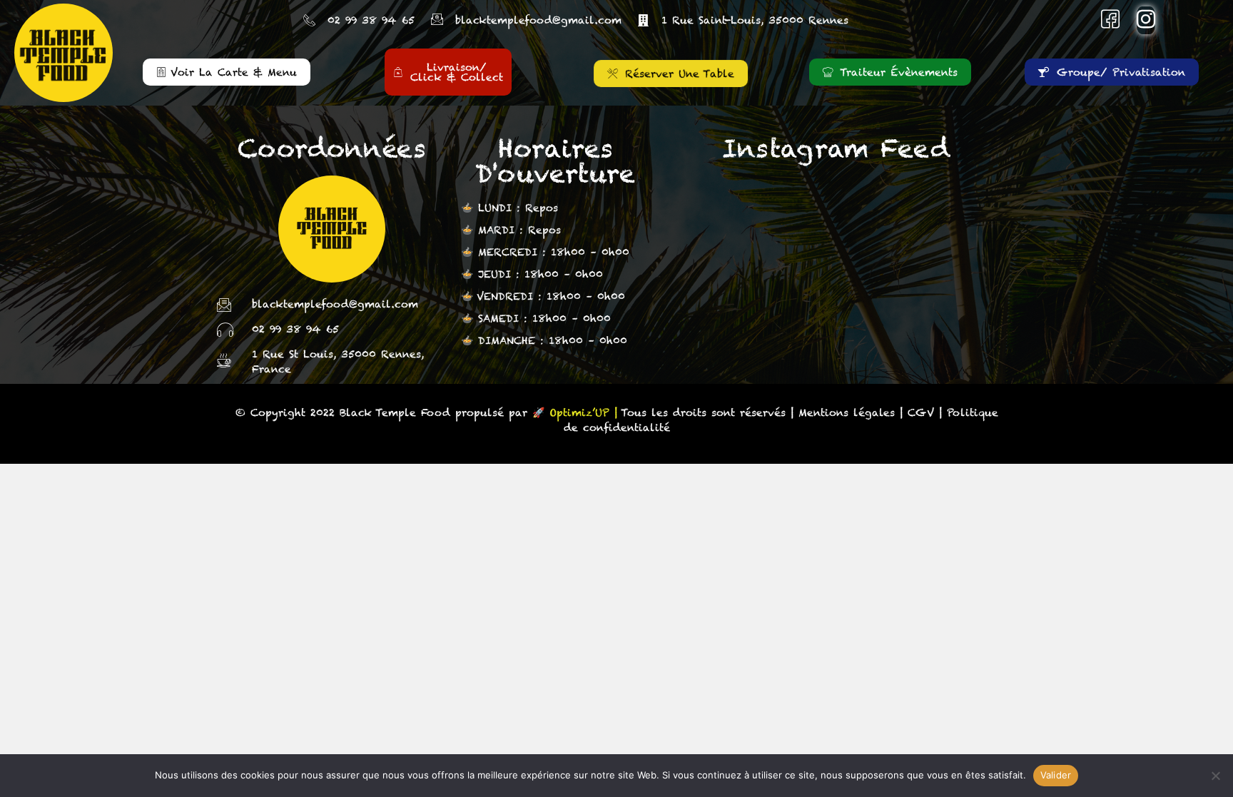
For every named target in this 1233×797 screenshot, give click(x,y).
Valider (1056, 775)
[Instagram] (1146, 20)
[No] (1215, 775)
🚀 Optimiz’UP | (574, 412)
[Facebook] (1110, 20)
